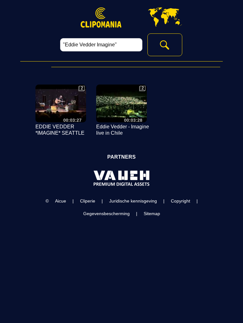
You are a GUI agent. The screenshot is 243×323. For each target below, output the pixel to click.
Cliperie (87, 200)
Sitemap (152, 213)
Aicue (60, 200)
